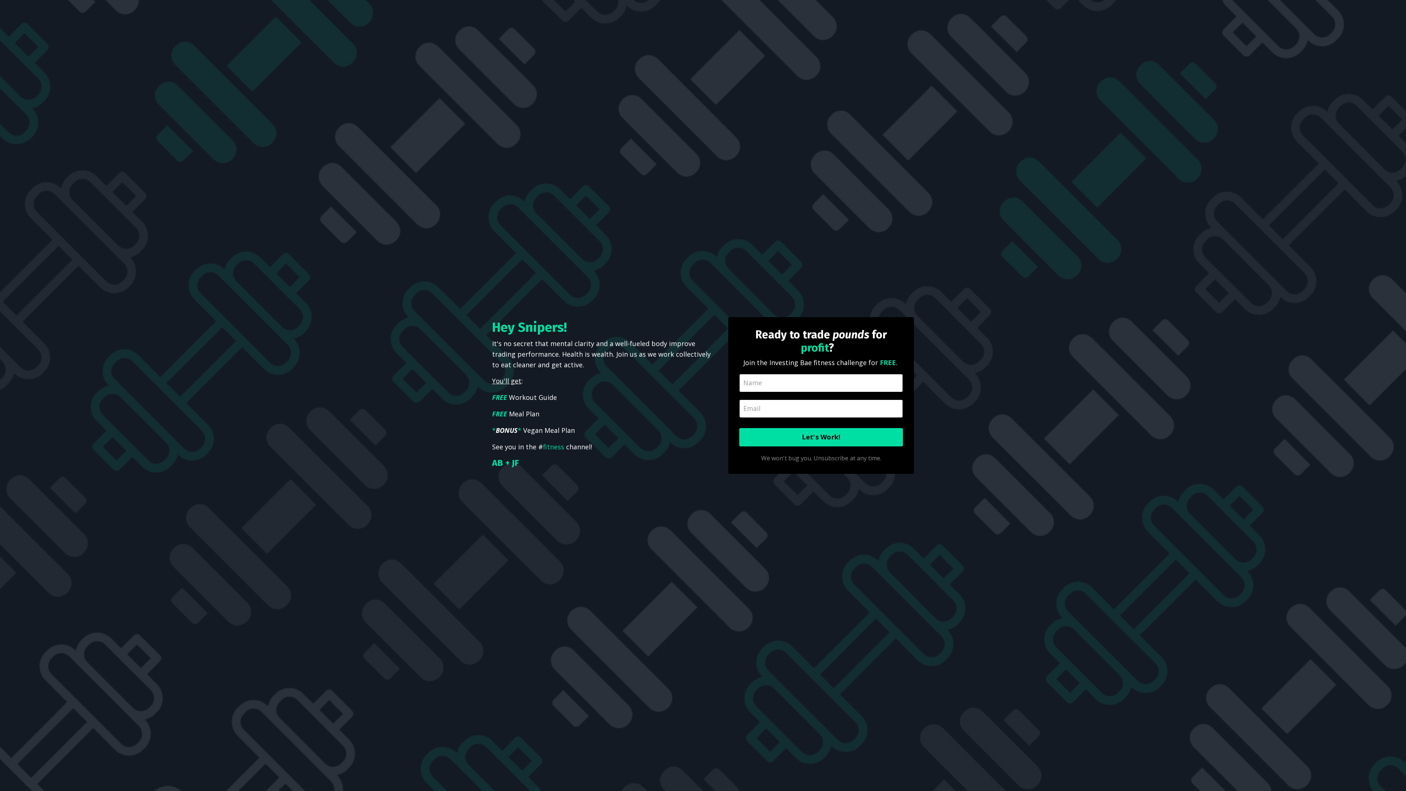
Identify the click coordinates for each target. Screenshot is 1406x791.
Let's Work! (821, 436)
